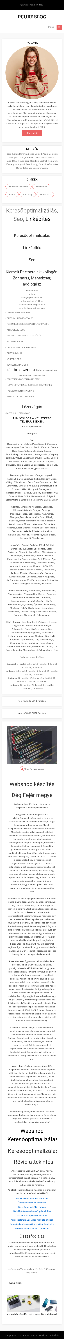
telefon (12, 194)
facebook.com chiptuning (20, 391)
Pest (27, 164)
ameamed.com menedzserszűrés (24, 336)
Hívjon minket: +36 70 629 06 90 (31, 5)
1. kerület (21, 664)
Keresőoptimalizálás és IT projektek (32, 1228)
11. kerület (26, 674)
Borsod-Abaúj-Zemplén (46, 154)
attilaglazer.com (16, 330)
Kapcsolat (32, 133)
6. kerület (37, 667)
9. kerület (41, 671)
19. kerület (25, 685)
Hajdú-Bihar (12, 161)
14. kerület (35, 678)
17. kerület (30, 681)
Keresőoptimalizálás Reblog (32, 1207)
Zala (45, 168)
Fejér (32, 157)
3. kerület (41, 664)
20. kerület (37, 685)
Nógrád (21, 164)
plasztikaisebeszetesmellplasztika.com (28, 324)
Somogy (34, 164)
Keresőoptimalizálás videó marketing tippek (32, 1220)
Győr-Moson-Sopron (45, 157)
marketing (27, 194)
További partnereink (17, 365)
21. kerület (48, 685)
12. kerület (38, 674)
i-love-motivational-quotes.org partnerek (29, 385)
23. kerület (37, 688)
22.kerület (26, 688)
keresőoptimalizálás (17, 113)
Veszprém (38, 168)
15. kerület (46, 678)
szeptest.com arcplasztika (32, 304)
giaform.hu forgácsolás (20, 318)
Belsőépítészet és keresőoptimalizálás (32, 1211)
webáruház (45, 194)
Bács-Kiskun (13, 154)
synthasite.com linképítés (20, 397)
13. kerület (23, 678)
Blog (36, 102)
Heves (21, 161)
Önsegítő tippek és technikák (32, 1202)
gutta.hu (32, 294)
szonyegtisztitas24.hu (32, 297)
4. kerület (52, 664)
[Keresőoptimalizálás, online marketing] (32, 17)
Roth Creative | (41, 1335)
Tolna (26, 168)
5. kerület (26, 667)
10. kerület (52, 671)
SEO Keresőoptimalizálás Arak (32, 1215)
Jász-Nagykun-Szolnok (36, 161)
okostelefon (41, 186)
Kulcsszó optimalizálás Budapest (32, 1198)
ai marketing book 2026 (33, 127)
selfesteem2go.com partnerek (23, 379)
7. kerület (20, 671)
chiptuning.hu (14, 353)
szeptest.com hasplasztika (32, 375)
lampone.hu (32, 290)
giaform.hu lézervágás (17, 413)
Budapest (14, 157)
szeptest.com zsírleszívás (32, 308)
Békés (31, 154)
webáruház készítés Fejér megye (23, 1314)
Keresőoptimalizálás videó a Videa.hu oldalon (32, 1224)
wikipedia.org (14, 359)
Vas (31, 168)
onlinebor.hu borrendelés (21, 347)
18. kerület (42, 681)
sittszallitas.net (16, 342)
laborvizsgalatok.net (18, 312)
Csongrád (24, 157)
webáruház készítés (18, 186)
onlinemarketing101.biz (32, 301)
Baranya (23, 154)
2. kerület (31, 664)
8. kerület (30, 671)
